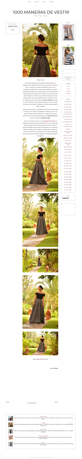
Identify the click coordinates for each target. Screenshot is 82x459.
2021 (67, 112)
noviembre (67, 116)
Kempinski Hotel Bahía (49, 121)
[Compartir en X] (12, 32)
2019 (67, 174)
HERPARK (50, 457)
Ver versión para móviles (31, 402)
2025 (67, 101)
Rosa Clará (50, 83)
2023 (67, 107)
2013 (67, 190)
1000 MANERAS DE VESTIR (41, 12)
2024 (67, 104)
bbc (68, 86)
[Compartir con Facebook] (9, 32)
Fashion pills (43, 416)
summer (68, 91)
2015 (67, 184)
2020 (67, 171)
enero (67, 168)
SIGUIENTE (7, 402)
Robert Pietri (43, 429)
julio (67, 124)
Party (43, 442)
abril (67, 160)
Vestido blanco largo (67, 144)
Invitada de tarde (68, 126)
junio (67, 155)
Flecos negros (68, 149)
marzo (67, 163)
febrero (67, 165)
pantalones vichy (68, 138)
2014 (67, 187)
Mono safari (68, 140)
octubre (67, 119)
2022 (67, 109)
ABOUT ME (37, 1)
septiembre (67, 121)
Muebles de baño (68, 146)
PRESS (44, 1)
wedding (68, 93)
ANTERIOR (56, 402)
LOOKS (29, 1)
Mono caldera (68, 152)
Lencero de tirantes (67, 135)
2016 (67, 182)
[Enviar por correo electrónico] (16, 32)
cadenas (43, 423)
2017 (67, 179)
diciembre (67, 114)
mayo (67, 158)
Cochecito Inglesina (43, 435)
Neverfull (68, 129)
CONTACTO (51, 1)
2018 (67, 177)
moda (68, 88)
